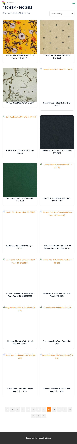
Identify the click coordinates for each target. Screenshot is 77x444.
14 (70, 409)
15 (33, 416)
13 (64, 409)
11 (54, 409)
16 (38, 416)
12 (59, 409)
